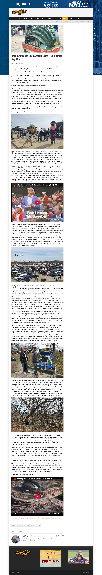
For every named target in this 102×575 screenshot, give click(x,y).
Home (20, 18)
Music (26, 18)
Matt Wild (13, 63)
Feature (20, 525)
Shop (78, 18)
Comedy (48, 18)
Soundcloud (78, 21)
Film (54, 18)
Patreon (83, 21)
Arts (59, 18)
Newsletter (89, 21)
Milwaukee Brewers (35, 525)
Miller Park (26, 525)
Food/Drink (40, 18)
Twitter (62, 21)
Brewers (14, 525)
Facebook (57, 21)
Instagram (67, 21)
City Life (32, 18)
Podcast (72, 18)
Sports (65, 18)
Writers (83, 572)
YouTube (72, 21)
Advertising (88, 572)
